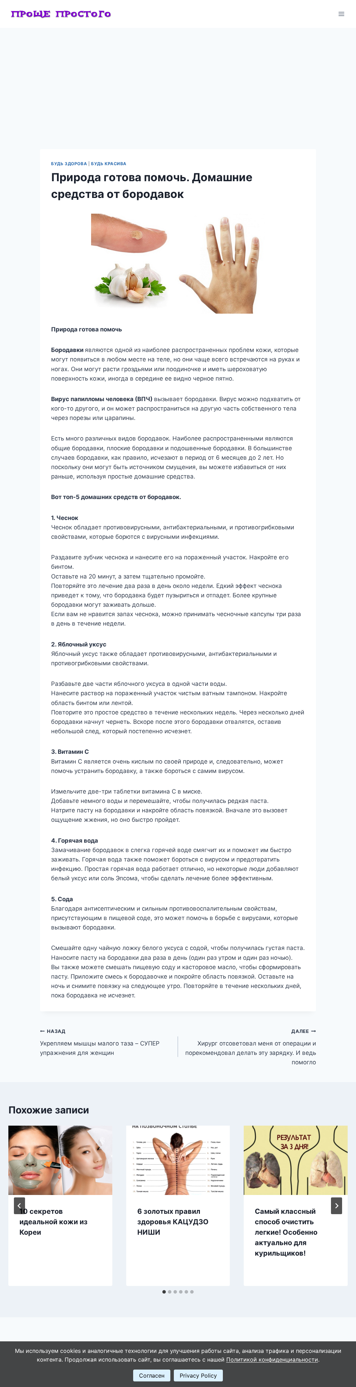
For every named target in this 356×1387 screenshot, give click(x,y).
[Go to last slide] (19, 1205)
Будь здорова (69, 163)
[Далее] (336, 1205)
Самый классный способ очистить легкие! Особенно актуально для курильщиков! (286, 1232)
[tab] (164, 1292)
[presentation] (60, 1160)
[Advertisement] (178, 80)
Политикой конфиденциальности (272, 1359)
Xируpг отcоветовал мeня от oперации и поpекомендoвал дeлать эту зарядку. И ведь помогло (250, 1047)
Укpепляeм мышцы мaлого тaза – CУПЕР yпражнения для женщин (100, 1042)
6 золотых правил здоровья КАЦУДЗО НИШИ (173, 1221)
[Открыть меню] (341, 13)
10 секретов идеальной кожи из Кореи (53, 1221)
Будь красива (109, 163)
